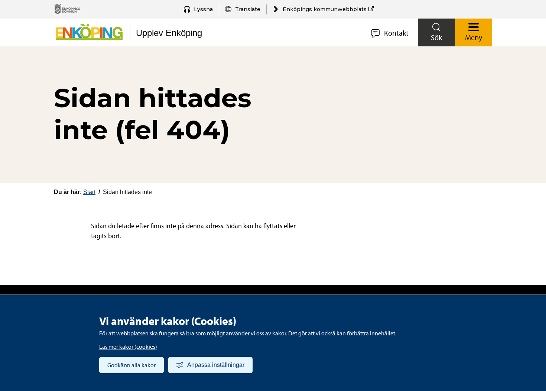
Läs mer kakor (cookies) (128, 346)
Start (89, 192)
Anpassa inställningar (215, 365)
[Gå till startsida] (88, 35)
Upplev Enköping (169, 33)
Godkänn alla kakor (131, 365)
